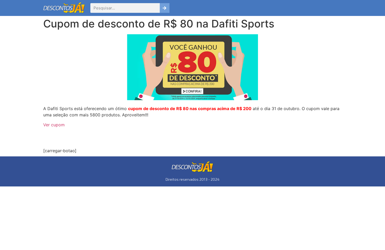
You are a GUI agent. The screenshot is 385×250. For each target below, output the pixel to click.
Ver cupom (54, 124)
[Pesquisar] (164, 8)
